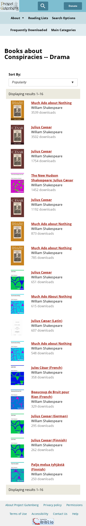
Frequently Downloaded (28, 30)
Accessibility (40, 514)
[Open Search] (43, 6)
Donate (73, 6)
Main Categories (63, 30)
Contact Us (60, 514)
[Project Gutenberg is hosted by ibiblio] (43, 523)
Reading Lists (38, 18)
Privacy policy (52, 505)
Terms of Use (18, 514)
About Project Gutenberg (22, 505)
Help (75, 514)
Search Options (63, 18)
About (17, 18)
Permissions (74, 505)
